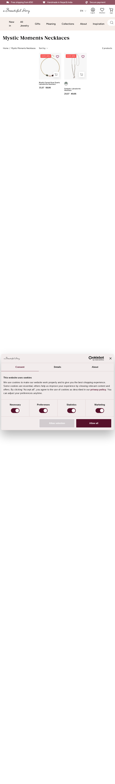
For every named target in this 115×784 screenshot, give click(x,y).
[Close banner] (110, 358)
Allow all (93, 423)
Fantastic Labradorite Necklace (72, 89)
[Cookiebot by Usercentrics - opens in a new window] (91, 358)
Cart (112, 11)
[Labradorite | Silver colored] (66, 83)
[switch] (43, 410)
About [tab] (95, 367)
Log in (95, 11)
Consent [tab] (19, 367)
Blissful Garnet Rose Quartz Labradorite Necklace (49, 83)
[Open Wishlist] (102, 10)
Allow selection (57, 423)
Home (5, 48)
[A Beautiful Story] (18, 11)
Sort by (42, 48)
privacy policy (98, 389)
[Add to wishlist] (57, 57)
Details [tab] (57, 367)
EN (81, 10)
